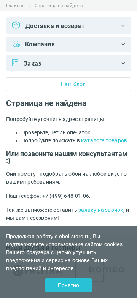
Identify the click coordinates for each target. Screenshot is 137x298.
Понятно (68, 285)
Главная (15, 5)
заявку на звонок (100, 210)
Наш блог (73, 84)
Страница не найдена (59, 5)
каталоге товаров (104, 140)
